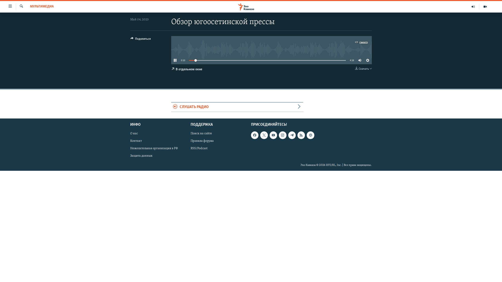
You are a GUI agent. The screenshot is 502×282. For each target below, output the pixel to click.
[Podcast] (310, 135)
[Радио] (473, 6)
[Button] (140, 39)
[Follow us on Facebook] (254, 135)
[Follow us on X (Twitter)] (264, 135)
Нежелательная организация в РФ (154, 148)
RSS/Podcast (199, 148)
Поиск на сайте (201, 133)
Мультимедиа (42, 6)
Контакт (136, 141)
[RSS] (301, 135)
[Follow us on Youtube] (273, 135)
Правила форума (202, 141)
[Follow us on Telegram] (292, 135)
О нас (134, 133)
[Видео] (485, 6)
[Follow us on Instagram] (282, 135)
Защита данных (141, 155)
